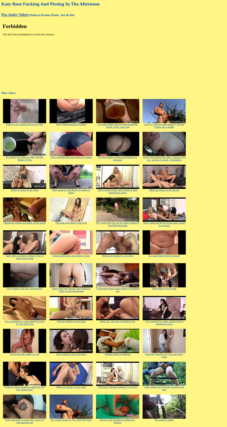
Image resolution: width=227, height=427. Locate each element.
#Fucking (45, 15)
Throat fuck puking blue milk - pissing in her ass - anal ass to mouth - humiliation (164, 158)
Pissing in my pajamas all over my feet (24, 124)
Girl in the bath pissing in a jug (24, 354)
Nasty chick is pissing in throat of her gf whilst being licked (25, 257)
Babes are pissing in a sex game (71, 387)
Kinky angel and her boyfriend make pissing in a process (164, 224)
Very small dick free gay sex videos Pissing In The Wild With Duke (117, 224)
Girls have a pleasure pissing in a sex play (117, 387)
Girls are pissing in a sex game (71, 321)
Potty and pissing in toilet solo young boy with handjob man (24, 421)
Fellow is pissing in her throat (25, 190)
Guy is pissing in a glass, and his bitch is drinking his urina (164, 322)
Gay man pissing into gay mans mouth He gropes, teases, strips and (117, 125)
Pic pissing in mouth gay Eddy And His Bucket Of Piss (24, 158)
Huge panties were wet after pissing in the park (164, 388)
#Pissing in (34, 15)
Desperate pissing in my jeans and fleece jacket (164, 355)
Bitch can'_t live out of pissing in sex (117, 321)
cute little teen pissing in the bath (71, 223)
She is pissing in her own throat (71, 354)
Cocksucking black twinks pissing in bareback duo (117, 290)
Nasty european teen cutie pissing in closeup (71, 157)
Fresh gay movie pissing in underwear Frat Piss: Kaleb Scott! (24, 388)
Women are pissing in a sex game (117, 256)
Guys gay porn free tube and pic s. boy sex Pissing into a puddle (164, 125)
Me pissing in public (164, 420)
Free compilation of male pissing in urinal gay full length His (24, 322)
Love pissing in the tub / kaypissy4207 (24, 288)
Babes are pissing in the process (164, 190)
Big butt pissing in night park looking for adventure (117, 158)
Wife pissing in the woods (164, 288)
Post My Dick (67, 15)
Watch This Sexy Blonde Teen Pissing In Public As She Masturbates (71, 290)
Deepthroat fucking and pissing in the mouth (25, 223)
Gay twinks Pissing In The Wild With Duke (71, 420)
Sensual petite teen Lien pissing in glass (71, 256)
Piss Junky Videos (14, 15)
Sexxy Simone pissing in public (71, 124)
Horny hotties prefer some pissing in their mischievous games (117, 191)
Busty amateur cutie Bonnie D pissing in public (71, 191)
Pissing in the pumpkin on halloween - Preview (118, 421)
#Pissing (55, 15)
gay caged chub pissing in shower (164, 256)
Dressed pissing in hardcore (118, 354)
